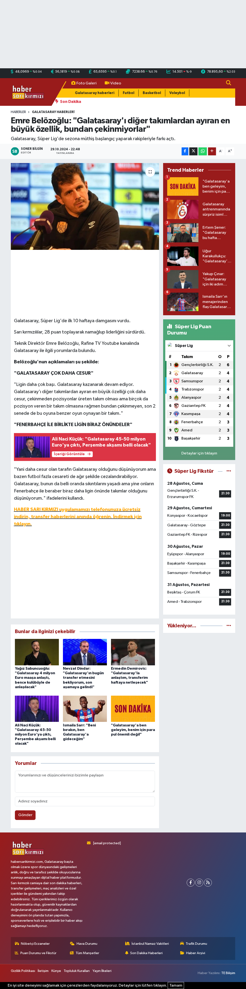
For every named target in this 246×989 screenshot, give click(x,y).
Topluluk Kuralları (77, 971)
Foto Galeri (86, 83)
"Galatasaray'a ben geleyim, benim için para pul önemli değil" (133, 729)
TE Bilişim (228, 973)
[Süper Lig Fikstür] (229, 471)
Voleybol (177, 93)
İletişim (43, 971)
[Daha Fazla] (212, 151)
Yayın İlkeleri (101, 971)
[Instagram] (199, 883)
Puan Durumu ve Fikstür (38, 953)
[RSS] (208, 883)
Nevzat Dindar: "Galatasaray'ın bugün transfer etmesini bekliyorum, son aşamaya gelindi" (83, 678)
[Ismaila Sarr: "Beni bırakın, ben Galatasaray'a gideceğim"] (85, 708)
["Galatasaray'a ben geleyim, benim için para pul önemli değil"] (133, 708)
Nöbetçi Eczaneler (35, 943)
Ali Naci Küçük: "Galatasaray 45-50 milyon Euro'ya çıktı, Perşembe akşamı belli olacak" (35, 734)
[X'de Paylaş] (193, 151)
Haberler (18, 112)
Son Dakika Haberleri (146, 953)
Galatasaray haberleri (94, 93)
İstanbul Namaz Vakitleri (150, 943)
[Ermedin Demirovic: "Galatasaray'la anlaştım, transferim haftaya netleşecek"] (133, 652)
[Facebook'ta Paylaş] (185, 151)
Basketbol (152, 93)
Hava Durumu (87, 943)
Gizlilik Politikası (23, 971)
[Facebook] (191, 883)
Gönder (25, 815)
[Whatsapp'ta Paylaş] (202, 151)
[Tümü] (229, 626)
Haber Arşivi (195, 953)
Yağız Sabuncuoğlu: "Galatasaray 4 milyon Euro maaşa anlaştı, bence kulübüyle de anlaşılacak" (35, 678)
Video (115, 83)
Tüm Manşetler (87, 953)
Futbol (128, 93)
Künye (56, 971)
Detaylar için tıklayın (199, 453)
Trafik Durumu (196, 943)
